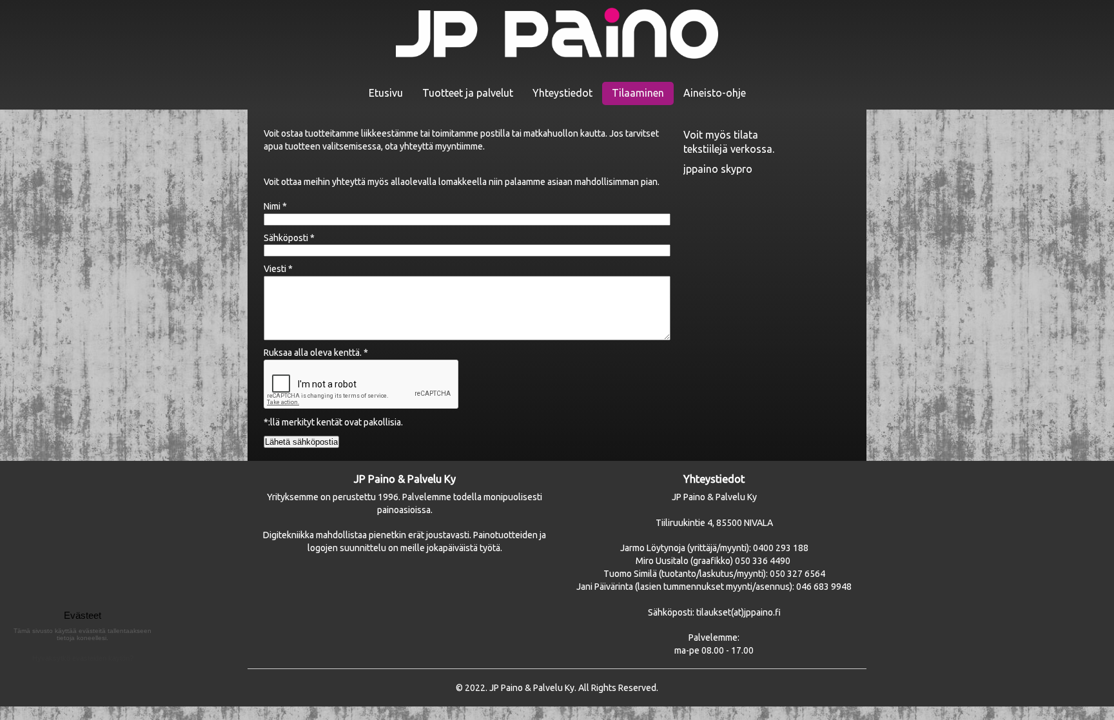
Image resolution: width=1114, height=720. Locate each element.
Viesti (278, 269)
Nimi (275, 206)
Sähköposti (289, 238)
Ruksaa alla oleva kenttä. (316, 352)
